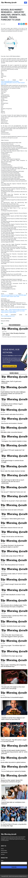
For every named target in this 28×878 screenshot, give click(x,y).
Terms (2, 848)
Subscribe (14, 867)
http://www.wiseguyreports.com (8, 316)
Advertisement (4, 852)
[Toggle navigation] (25, 3)
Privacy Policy (4, 850)
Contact (3, 854)
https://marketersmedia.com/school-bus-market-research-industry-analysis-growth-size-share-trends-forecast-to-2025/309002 (14, 311)
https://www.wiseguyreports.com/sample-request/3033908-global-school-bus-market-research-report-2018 (13, 83)
